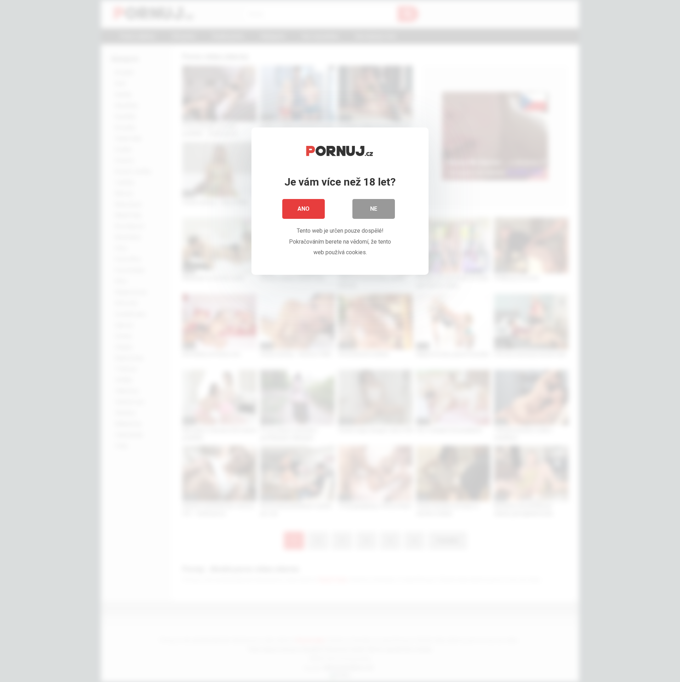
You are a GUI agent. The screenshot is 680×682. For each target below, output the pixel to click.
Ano (304, 208)
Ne (373, 208)
